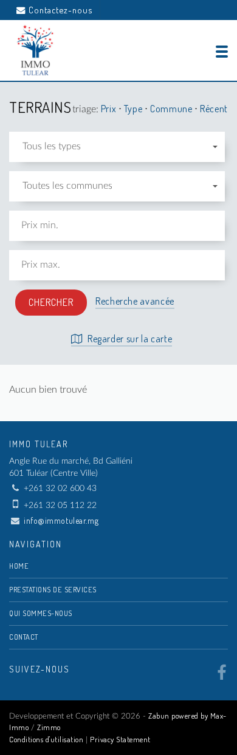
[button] (117, 147)
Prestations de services (53, 589)
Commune (172, 109)
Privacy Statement (120, 739)
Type (134, 109)
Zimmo (49, 727)
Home (19, 565)
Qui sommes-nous (40, 613)
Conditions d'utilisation (46, 739)
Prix (109, 109)
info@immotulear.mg (61, 520)
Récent (214, 109)
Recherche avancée (134, 301)
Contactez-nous (60, 9)
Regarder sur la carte (128, 339)
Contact (23, 637)
